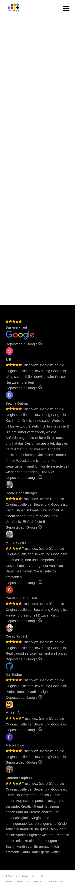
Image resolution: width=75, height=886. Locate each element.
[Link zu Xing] (55, 875)
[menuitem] (64, 8)
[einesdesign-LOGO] (31, 8)
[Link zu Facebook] (66, 875)
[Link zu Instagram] (61, 875)
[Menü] (64, 8)
